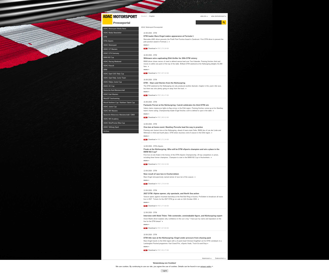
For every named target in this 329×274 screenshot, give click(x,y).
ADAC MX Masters (110, 111)
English (152, 16)
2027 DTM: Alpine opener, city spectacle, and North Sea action (171, 193)
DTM (105, 37)
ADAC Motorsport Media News (114, 29)
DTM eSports (108, 41)
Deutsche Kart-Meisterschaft (114, 90)
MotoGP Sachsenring (111, 98)
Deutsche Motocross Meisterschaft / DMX (119, 115)
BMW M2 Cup (108, 57)
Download (152, 48)
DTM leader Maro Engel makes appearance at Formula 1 (169, 36)
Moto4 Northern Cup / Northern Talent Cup (119, 103)
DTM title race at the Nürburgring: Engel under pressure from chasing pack (177, 238)
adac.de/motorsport (218, 16)
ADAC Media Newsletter (112, 33)
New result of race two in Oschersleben (161, 174)
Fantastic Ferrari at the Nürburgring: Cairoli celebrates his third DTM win (176, 105)
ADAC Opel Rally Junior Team (114, 78)
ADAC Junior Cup (110, 107)
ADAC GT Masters (110, 49)
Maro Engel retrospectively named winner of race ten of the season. (169, 177)
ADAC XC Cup (108, 86)
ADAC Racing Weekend (112, 61)
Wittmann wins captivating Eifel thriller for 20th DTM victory (170, 58)
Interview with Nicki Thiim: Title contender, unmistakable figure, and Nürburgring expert (183, 216)
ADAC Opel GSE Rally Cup (113, 74)
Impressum (206, 258)
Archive (106, 131)
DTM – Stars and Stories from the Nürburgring (164, 83)
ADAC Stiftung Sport (111, 127)
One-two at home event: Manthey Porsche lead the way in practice (173, 127)
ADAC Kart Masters (110, 94)
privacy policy (205, 266)
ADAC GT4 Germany (111, 53)
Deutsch (144, 16)
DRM (105, 70)
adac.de (203, 16)
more (146, 45)
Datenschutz (219, 258)
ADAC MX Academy (111, 119)
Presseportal (121, 22)
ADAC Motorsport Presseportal (152, 27)
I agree (164, 271)
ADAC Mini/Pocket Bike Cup (114, 123)
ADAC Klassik (108, 66)
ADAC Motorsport (110, 45)
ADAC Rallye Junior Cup (112, 82)
